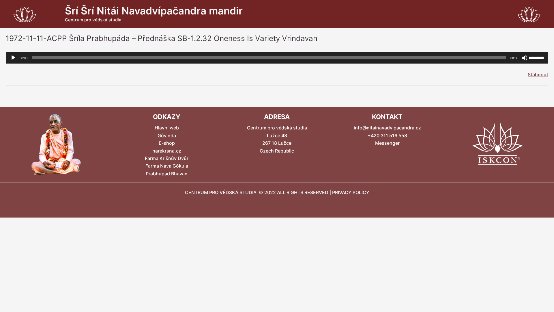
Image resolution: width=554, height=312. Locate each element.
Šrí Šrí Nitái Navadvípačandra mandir (154, 11)
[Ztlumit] (524, 58)
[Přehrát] (13, 58)
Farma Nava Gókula (166, 166)
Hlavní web (167, 128)
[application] (277, 58)
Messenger (387, 143)
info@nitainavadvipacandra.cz (387, 128)
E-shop (167, 143)
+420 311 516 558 (387, 135)
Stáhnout (538, 74)
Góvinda (167, 135)
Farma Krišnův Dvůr (166, 158)
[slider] (537, 57)
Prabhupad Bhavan (167, 174)
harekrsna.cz (166, 151)
